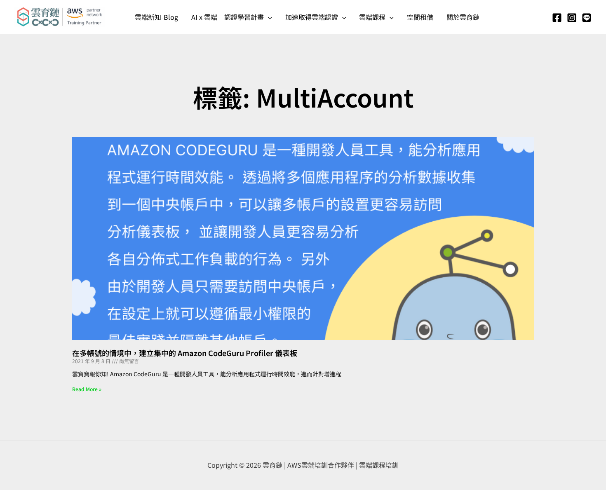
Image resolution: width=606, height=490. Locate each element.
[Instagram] (572, 18)
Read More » (86, 388)
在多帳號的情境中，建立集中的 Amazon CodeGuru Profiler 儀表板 (184, 352)
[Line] (587, 18)
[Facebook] (557, 18)
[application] (268, 17)
